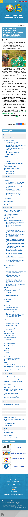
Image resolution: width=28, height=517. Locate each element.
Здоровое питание (10, 294)
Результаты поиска (8, 435)
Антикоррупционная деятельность (12, 376)
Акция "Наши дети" (10, 329)
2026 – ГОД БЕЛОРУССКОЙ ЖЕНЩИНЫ (13, 210)
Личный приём (6, 409)
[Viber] (19, 124)
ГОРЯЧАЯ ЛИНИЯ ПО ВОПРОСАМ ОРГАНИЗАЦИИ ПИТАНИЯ (11, 212)
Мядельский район (10, 171)
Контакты (8, 348)
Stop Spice (8, 339)
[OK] (23, 124)
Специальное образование (12, 152)
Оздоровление (7, 299)
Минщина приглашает (9, 333)
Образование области (8, 137)
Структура (6, 180)
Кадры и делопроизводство (10, 386)
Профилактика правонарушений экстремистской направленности (12, 398)
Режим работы (7, 198)
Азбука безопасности (11, 341)
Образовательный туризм (10, 343)
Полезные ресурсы (8, 432)
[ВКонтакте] (21, 124)
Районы (6, 156)
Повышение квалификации (10, 309)
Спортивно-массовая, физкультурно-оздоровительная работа (14, 327)
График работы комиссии (12, 307)
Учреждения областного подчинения (13, 158)
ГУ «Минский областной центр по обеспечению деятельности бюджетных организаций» (15, 195)
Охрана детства (7, 384)
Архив (7, 352)
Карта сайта (7, 430)
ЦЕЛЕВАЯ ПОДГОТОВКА (10, 265)
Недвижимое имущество (10, 169)
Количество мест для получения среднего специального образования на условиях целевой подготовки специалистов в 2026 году (15, 274)
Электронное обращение (10, 417)
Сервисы (5, 428)
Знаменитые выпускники (10, 166)
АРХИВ (7, 301)
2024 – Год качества (10, 364)
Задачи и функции (8, 199)
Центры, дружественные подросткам (13, 360)
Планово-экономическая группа (13, 189)
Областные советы (10, 154)
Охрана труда (7, 305)
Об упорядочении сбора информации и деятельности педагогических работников (15, 262)
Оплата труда (7, 356)
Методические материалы (12, 295)
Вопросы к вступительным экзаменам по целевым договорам (15, 285)
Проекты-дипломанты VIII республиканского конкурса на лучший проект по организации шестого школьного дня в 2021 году (15, 314)
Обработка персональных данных (12, 437)
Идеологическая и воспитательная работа (14, 383)
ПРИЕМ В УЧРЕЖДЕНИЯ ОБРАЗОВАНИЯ (13, 220)
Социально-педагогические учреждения (13, 163)
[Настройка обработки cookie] (2, 514)
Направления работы (8, 207)
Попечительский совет (9, 331)
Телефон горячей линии (9, 423)
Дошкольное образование (12, 142)
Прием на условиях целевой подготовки (15, 249)
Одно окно (5, 401)
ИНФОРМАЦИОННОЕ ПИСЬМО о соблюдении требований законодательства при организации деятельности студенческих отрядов (14, 368)
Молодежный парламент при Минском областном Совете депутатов (13, 392)
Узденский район (10, 173)
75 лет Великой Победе (11, 325)
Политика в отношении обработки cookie (14, 494)
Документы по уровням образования (13, 381)
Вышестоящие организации (10, 203)
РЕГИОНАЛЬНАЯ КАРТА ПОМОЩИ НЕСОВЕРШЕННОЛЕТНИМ (12, 359)
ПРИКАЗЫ (8, 267)
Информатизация (8, 387)
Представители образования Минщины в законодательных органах (13, 390)
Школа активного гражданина (13, 323)
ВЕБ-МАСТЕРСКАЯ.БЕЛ (20, 507)
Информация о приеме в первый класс (15, 253)
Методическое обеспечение (10, 337)
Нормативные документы (10, 422)
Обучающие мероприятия (12, 346)
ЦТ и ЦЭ (6, 218)
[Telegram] (17, 124)
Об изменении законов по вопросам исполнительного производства (12, 395)
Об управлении (6, 176)
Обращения (6, 415)
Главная (19, 25)
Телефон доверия (8, 425)
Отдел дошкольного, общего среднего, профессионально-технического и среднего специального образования (15, 183)
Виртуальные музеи (10, 335)
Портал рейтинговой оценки (10, 406)
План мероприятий (8, 201)
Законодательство (7, 373)
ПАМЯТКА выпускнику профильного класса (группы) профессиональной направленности (15, 288)
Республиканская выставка (10, 355)
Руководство (7, 179)
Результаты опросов (9, 434)
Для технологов (9, 292)
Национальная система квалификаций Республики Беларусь (15, 223)
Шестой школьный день (9, 311)
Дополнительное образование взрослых (15, 151)
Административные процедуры (11, 404)
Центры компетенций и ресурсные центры (14, 165)
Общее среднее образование (13, 144)
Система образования (9, 140)
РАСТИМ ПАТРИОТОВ (9, 217)
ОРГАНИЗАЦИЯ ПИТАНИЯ (10, 290)
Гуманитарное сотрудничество (11, 345)
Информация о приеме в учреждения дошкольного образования (15, 258)
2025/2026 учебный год (9, 298)
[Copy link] (25, 124)
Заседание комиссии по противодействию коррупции (13, 378)
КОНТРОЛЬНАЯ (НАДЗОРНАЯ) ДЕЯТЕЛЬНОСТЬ (11, 215)
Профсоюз (6, 204)
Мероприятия (7, 318)
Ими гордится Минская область (11, 168)
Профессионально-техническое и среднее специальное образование (16, 146)
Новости (24, 25)
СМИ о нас (6, 350)
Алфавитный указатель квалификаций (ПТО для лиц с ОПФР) (15, 247)
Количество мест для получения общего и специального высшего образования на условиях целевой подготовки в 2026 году (16, 270)
